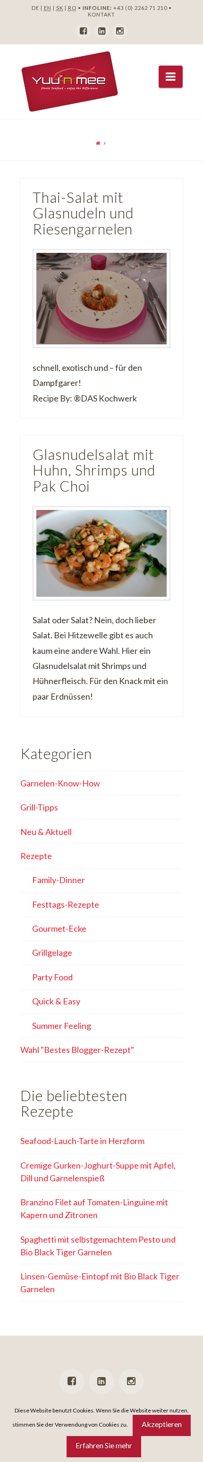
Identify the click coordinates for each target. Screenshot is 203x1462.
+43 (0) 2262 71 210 (140, 8)
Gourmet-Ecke (59, 928)
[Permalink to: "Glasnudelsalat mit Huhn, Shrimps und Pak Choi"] (101, 553)
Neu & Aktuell (46, 832)
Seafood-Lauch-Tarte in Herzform (82, 1141)
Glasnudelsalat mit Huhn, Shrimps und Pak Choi (94, 470)
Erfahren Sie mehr (104, 1445)
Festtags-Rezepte (65, 904)
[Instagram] (119, 31)
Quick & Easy (56, 1001)
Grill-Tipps (39, 807)
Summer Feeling (61, 1025)
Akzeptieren (162, 1424)
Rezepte (36, 856)
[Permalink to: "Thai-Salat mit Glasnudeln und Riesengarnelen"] (101, 298)
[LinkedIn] (101, 31)
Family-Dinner (58, 880)
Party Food (52, 977)
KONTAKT (101, 14)
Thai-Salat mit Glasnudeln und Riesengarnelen (83, 213)
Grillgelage (52, 952)
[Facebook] (83, 31)
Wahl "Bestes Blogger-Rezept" (77, 1049)
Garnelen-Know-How (60, 783)
